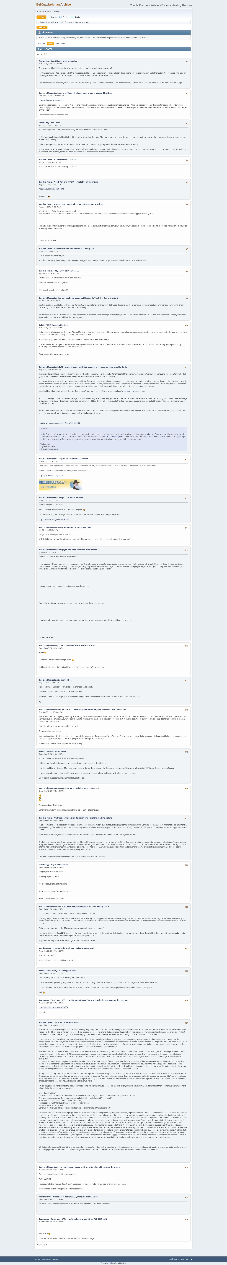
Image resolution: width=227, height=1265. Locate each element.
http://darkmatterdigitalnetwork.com (54, 519)
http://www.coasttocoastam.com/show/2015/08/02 (59, 423)
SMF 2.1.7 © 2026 (40, 1259)
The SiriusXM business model (66, 1022)
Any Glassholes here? (60, 864)
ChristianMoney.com (114, 436)
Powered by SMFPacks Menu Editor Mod (113, 1263)
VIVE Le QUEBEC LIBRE (56, 751)
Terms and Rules (178, 1259)
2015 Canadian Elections (57, 325)
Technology (44, 61)
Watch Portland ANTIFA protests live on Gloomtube (76, 182)
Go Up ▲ (189, 1259)
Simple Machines (52, 1259)
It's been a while (64, 680)
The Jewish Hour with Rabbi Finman (72, 459)
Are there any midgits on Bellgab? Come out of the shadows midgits (83, 818)
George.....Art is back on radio (70, 498)
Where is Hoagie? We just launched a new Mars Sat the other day (100, 1000)
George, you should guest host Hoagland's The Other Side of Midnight (87, 298)
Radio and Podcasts (47, 93)
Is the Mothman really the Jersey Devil (77, 948)
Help (170, 1259)
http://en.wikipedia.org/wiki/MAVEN (53, 1007)
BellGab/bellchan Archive (53, 4)
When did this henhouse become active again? (74, 248)
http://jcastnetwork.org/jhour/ (51, 475)
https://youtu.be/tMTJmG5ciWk (51, 189)
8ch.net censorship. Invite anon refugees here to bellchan (79, 204)
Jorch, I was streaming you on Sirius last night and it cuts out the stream (88, 1167)
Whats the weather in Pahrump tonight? (74, 527)
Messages (41, 43)
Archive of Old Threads (49, 948)
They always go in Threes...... (66, 271)
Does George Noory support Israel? (62, 970)
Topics (50, 43)
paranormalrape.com (132, 391)
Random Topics (45, 159)
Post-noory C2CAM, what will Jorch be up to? (79, 1197)
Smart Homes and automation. (64, 61)
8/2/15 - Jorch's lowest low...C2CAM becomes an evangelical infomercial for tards (92, 367)
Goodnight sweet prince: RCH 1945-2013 (89, 1219)
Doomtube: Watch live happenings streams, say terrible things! (84, 93)
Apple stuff (55, 123)
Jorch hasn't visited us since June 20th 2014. (76, 645)
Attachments (60, 43)
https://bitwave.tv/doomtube (51, 100)
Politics (42, 325)
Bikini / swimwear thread (65, 159)
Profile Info (42, 27)
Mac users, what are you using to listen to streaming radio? (83, 906)
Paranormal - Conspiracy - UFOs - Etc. (55, 1000)
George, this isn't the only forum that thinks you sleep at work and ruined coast (92, 709)
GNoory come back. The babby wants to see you (78, 788)
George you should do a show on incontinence (77, 549)
